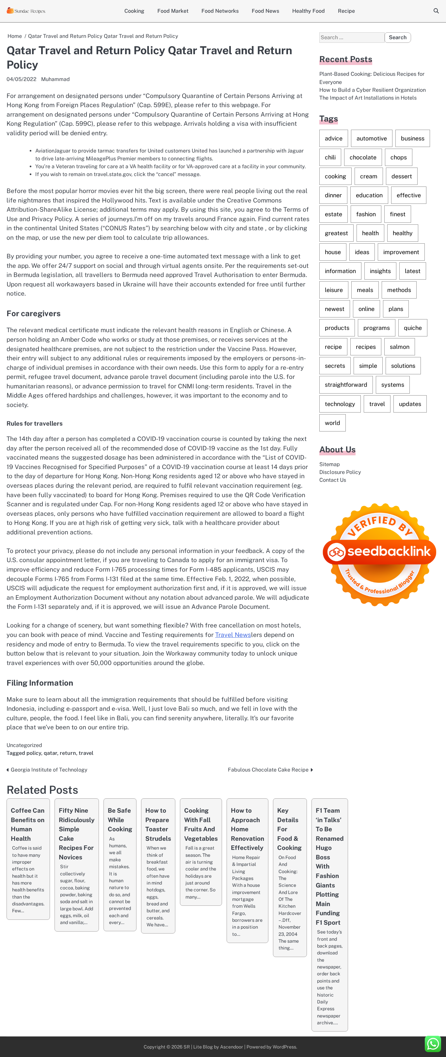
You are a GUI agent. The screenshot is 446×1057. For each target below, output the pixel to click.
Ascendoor (231, 1046)
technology (340, 403)
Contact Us (332, 480)
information (340, 271)
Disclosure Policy (340, 472)
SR (186, 1046)
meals (365, 289)
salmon (399, 346)
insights (380, 271)
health (370, 233)
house (333, 252)
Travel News (233, 634)
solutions (403, 365)
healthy (403, 233)
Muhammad (55, 79)
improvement (401, 252)
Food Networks (220, 11)
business (412, 138)
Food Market (172, 11)
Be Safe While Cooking (120, 820)
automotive (372, 138)
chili (330, 157)
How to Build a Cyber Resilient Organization (372, 90)
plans (396, 308)
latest (413, 271)
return (68, 753)
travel (86, 753)
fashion (366, 214)
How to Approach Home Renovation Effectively (247, 829)
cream (368, 176)
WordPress (284, 1046)
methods (399, 289)
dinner (333, 195)
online (366, 308)
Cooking (134, 11)
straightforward (346, 384)
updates (410, 403)
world (332, 422)
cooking (335, 176)
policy (33, 753)
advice (333, 138)
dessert (401, 176)
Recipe (346, 11)
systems (392, 384)
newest (334, 308)
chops (398, 157)
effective (409, 195)
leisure (334, 289)
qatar (50, 753)
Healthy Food (308, 11)
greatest (336, 233)
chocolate (363, 157)
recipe (333, 346)
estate (333, 214)
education (369, 195)
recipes (366, 346)
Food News (265, 11)
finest (398, 214)
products (337, 327)
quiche (413, 327)
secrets (335, 365)
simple (368, 365)
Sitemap (329, 464)
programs (376, 327)
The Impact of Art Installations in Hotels (368, 98)
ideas (362, 252)
